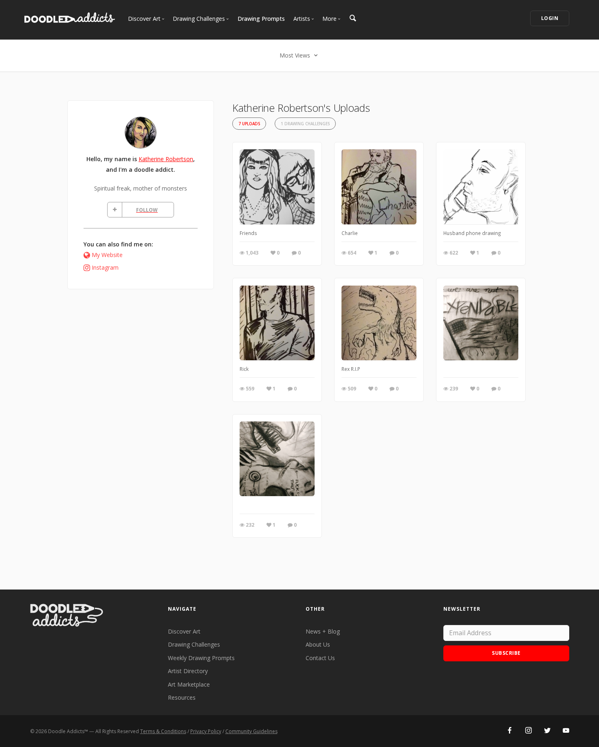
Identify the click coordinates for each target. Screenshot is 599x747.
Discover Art (184, 631)
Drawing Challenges (194, 644)
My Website (107, 255)
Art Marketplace (189, 684)
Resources (182, 697)
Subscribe (506, 652)
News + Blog (323, 631)
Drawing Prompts (261, 18)
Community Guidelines (251, 731)
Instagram (105, 267)
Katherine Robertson (166, 159)
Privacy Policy (205, 731)
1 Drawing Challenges (305, 123)
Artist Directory (188, 671)
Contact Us (320, 658)
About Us (318, 644)
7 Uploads (249, 123)
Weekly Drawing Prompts (201, 658)
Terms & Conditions (163, 731)
